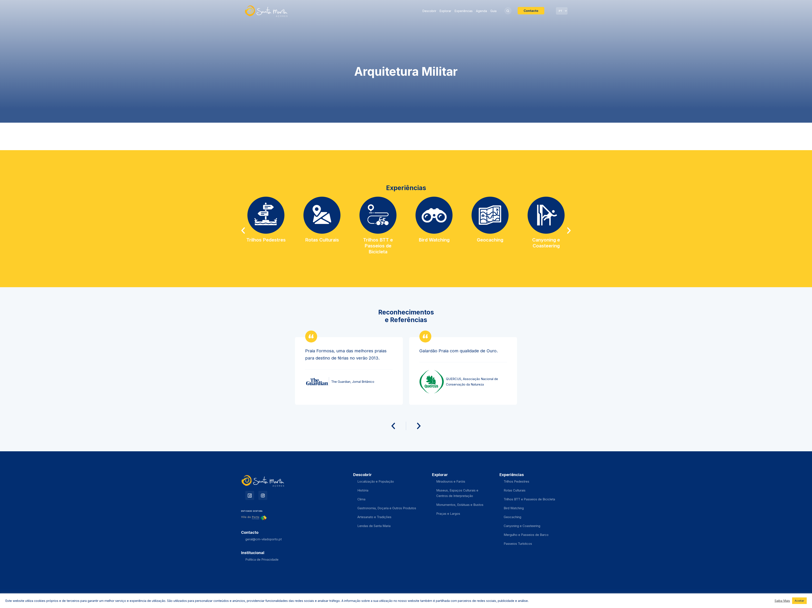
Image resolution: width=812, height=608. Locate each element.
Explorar (445, 11)
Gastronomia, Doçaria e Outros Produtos (386, 508)
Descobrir (429, 11)
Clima (361, 499)
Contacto (531, 11)
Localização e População (375, 481)
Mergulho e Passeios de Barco (526, 535)
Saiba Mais (782, 601)
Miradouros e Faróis (450, 481)
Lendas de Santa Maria (374, 526)
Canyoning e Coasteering (522, 526)
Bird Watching (514, 508)
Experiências (464, 11)
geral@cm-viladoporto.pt (263, 539)
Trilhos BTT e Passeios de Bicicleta (529, 499)
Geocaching (512, 517)
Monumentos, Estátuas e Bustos (459, 505)
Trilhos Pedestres (516, 481)
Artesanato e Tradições (374, 517)
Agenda (481, 11)
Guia (493, 11)
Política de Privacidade (261, 559)
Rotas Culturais (514, 490)
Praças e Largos (448, 514)
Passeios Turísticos (518, 544)
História (362, 490)
